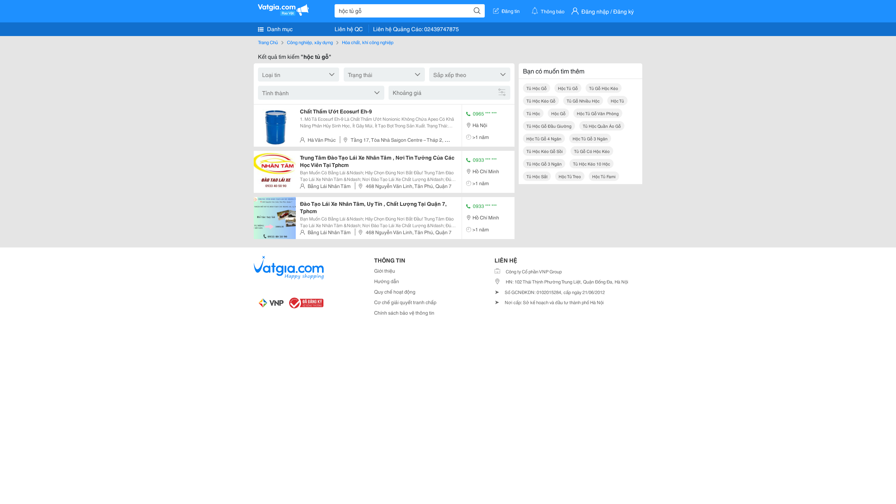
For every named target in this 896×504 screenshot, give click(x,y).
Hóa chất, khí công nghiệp (367, 42)
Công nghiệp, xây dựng (310, 42)
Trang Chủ (268, 42)
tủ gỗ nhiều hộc (583, 101)
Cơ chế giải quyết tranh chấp (405, 302)
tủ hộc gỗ (536, 88)
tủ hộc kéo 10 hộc (591, 164)
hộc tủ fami (604, 176)
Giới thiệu (384, 270)
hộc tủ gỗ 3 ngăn (590, 138)
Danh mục (279, 28)
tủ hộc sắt (536, 176)
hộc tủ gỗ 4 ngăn (543, 138)
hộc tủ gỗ (568, 88)
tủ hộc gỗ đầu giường (549, 126)
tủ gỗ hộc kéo (603, 88)
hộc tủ (617, 101)
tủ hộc (533, 113)
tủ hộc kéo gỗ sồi (544, 151)
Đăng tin (511, 10)
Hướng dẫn (386, 281)
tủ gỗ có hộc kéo (592, 151)
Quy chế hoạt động (394, 291)
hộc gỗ (558, 113)
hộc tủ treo (570, 176)
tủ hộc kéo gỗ (540, 101)
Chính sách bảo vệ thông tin (404, 312)
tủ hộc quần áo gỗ (602, 126)
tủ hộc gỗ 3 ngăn (544, 164)
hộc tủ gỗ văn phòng (598, 113)
